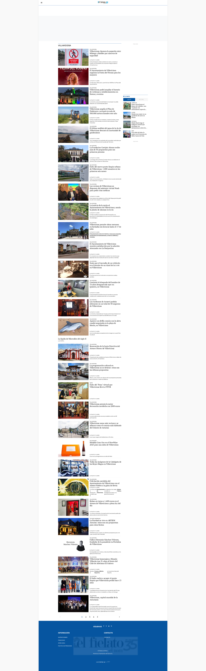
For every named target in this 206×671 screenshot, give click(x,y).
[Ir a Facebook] (103, 626)
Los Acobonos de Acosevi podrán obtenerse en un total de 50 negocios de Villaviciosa (105, 303)
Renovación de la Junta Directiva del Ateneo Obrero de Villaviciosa (105, 347)
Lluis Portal (61, 340)
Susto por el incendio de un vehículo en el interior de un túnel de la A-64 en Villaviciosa (105, 265)
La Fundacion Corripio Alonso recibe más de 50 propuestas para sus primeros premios (105, 149)
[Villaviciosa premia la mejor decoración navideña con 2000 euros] (73, 410)
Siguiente (119, 617)
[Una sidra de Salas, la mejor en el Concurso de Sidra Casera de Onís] (127, 134)
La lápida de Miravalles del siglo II (72, 338)
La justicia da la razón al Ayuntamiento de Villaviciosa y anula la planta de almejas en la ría (105, 207)
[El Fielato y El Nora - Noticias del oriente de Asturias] (103, 3)
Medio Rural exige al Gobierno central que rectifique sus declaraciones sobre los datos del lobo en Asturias (139, 125)
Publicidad (61, 640)
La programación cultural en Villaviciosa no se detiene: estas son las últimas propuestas (104, 367)
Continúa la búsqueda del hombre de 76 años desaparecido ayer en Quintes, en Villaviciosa (105, 284)
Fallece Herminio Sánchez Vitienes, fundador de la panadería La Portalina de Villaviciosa (105, 541)
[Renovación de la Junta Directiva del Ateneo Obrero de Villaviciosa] (73, 352)
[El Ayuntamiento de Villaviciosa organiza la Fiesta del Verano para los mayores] (73, 76)
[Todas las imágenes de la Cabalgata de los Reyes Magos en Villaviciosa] (73, 467)
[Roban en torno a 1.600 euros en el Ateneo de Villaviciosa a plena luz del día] (73, 507)
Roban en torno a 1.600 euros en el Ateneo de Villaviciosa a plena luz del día (105, 503)
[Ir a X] (106, 626)
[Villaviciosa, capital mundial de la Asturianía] (73, 603)
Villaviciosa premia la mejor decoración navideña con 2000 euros (105, 405)
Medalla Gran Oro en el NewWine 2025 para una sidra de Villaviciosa (104, 443)
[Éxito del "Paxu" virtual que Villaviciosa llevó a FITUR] (73, 390)
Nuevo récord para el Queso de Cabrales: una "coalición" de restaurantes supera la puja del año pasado (138, 107)
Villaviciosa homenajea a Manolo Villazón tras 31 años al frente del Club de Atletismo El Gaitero (104, 561)
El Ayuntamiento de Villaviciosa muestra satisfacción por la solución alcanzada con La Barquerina (104, 246)
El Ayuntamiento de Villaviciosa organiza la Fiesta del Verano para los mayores (105, 72)
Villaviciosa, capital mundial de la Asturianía (104, 598)
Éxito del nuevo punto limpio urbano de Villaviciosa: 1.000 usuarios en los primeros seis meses (105, 168)
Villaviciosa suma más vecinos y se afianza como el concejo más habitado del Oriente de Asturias (105, 425)
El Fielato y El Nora (94, 80)
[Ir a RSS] (111, 626)
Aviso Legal (61, 643)
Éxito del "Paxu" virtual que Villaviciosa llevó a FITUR (101, 385)
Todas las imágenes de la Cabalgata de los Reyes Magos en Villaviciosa (105, 462)
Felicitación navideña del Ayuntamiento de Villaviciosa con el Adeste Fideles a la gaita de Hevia (104, 483)
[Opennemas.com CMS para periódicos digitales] (103, 662)
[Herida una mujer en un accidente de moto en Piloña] (127, 115)
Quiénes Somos (62, 637)
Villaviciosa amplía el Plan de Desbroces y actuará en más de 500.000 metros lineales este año (103, 111)
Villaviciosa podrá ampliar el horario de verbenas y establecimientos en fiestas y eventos (105, 91)
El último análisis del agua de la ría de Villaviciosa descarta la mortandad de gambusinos (105, 130)
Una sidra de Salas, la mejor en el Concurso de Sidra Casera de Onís (139, 134)
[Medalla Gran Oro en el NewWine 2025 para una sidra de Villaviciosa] (73, 448)
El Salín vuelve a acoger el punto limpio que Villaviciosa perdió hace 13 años (105, 580)
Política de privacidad (65, 646)
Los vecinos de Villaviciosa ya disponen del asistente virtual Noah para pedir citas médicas (104, 188)
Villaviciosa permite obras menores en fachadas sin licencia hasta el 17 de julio (105, 226)
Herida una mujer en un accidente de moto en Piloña (138, 115)
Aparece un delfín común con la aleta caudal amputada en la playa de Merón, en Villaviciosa (105, 323)
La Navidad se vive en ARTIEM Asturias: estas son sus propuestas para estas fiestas (104, 522)
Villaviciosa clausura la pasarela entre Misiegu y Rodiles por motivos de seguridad (105, 53)
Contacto (107, 637)
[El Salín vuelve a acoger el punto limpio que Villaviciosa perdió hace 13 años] (73, 584)
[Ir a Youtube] (109, 626)
